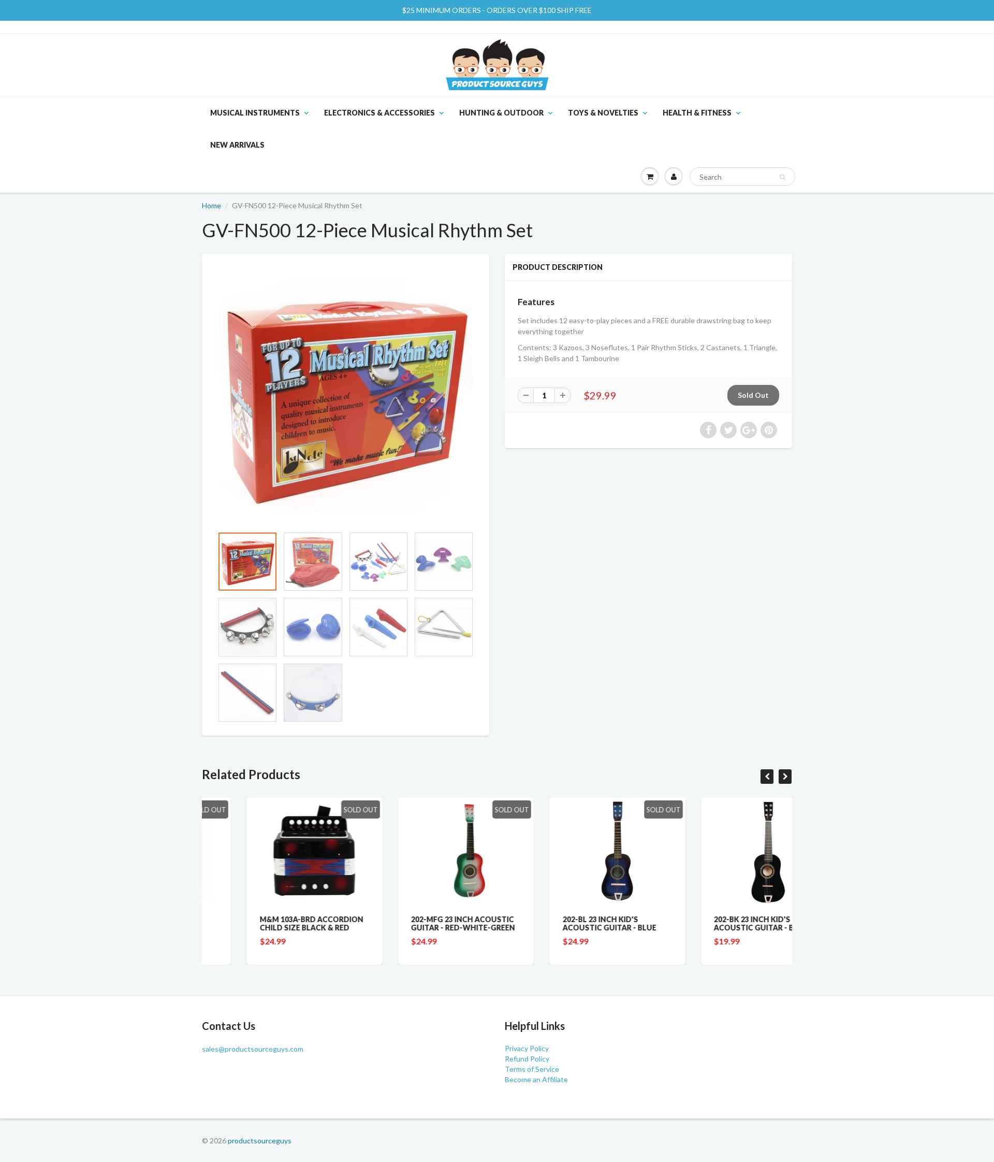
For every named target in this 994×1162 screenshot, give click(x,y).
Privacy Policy (527, 1048)
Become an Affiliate (536, 1079)
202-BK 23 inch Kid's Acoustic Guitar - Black (719, 923)
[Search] (782, 177)
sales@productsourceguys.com (252, 1048)
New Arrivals (237, 144)
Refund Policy (527, 1058)
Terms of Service (532, 1069)
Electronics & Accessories (379, 112)
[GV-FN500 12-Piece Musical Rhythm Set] (345, 395)
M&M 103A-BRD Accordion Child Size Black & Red (266, 923)
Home (211, 205)
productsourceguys (259, 1140)
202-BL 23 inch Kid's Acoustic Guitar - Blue (564, 923)
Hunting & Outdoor (501, 112)
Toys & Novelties (603, 112)
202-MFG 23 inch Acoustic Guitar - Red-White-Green (419, 923)
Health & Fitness (697, 112)
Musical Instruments (255, 112)
